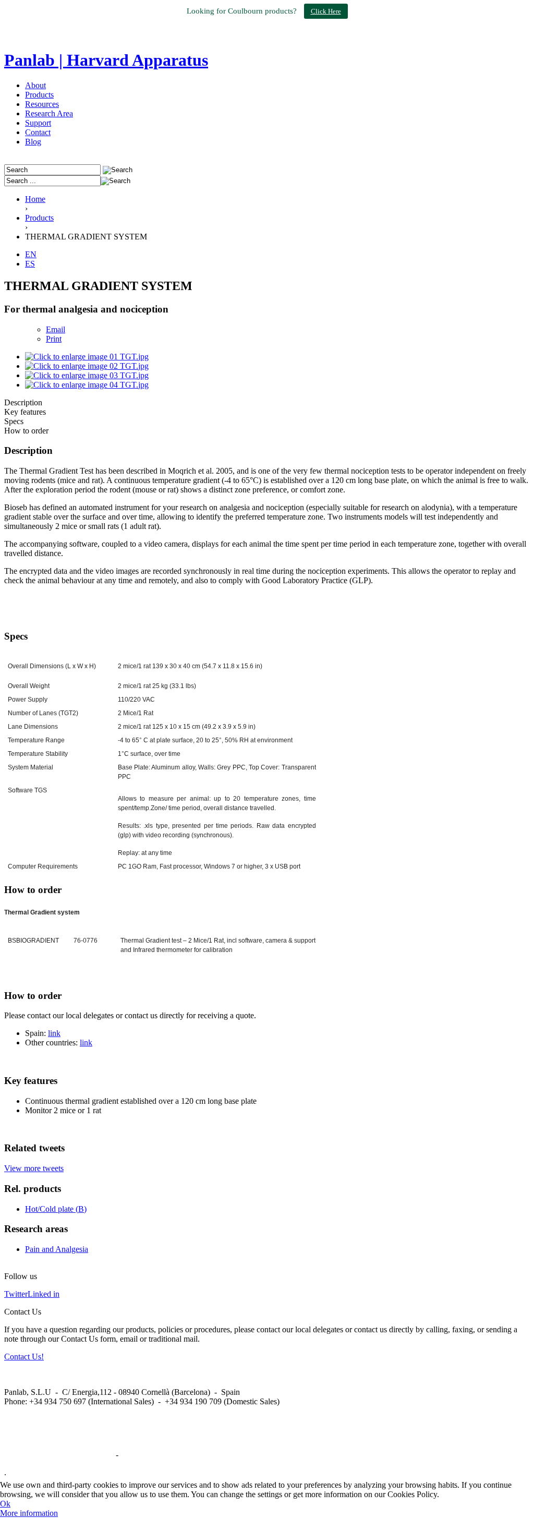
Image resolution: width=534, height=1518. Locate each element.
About (35, 85)
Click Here (326, 11)
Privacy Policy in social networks (59, 1454)
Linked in (43, 1294)
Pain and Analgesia (56, 1249)
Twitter (16, 1294)
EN (31, 254)
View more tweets (34, 1168)
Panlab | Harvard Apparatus (106, 60)
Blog (33, 141)
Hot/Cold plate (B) (56, 1208)
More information (29, 1513)
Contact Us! (24, 1356)
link (54, 1033)
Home (35, 199)
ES (30, 263)
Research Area (49, 113)
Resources (42, 104)
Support (38, 122)
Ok (5, 1503)
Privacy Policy (144, 1454)
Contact (38, 132)
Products (39, 94)
